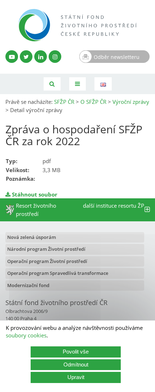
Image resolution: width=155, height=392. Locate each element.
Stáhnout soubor (33, 194)
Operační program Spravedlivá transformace (57, 273)
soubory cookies (26, 335)
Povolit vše (76, 352)
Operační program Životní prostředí (47, 261)
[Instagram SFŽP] (55, 56)
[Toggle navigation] (77, 84)
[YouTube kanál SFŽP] (11, 56)
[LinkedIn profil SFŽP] (40, 56)
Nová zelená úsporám (31, 237)
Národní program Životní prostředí (46, 249)
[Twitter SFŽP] (26, 56)
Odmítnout (75, 364)
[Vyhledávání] (52, 84)
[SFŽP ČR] (77, 25)
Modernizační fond (28, 285)
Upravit (75, 377)
